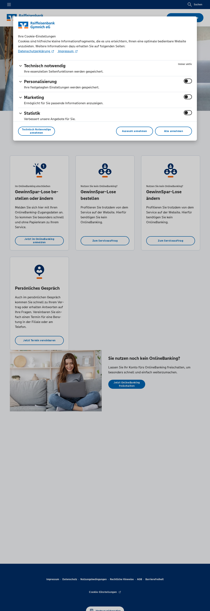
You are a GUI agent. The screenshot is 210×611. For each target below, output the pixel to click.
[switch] (188, 81)
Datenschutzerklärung (34, 51)
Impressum (65, 51)
